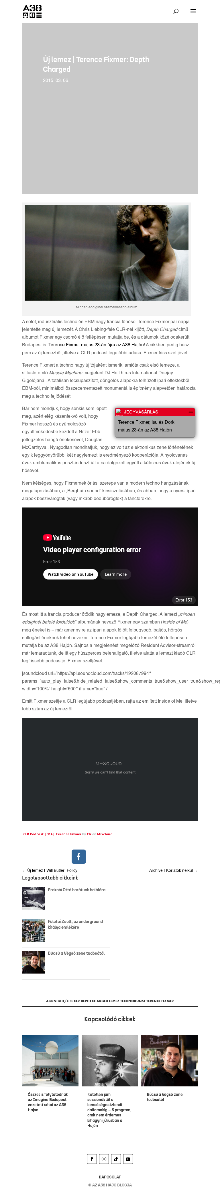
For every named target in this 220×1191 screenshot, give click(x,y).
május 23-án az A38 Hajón (145, 430)
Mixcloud (105, 834)
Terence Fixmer (160, 1001)
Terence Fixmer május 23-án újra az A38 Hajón (96, 345)
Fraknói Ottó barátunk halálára (76, 889)
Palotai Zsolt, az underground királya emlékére (75, 924)
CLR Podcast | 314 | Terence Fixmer (52, 834)
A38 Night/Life (59, 1001)
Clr (89, 834)
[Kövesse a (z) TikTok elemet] (116, 1159)
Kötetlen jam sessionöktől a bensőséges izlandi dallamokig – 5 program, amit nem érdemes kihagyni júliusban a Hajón (109, 1110)
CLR (77, 1001)
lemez (114, 1001)
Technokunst (133, 1001)
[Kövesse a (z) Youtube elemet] (128, 1159)
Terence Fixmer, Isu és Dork (146, 422)
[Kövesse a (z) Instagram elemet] (104, 1159)
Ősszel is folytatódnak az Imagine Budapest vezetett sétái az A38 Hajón (48, 1102)
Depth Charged (94, 1001)
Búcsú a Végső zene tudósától (77, 953)
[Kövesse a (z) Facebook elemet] (92, 1159)
